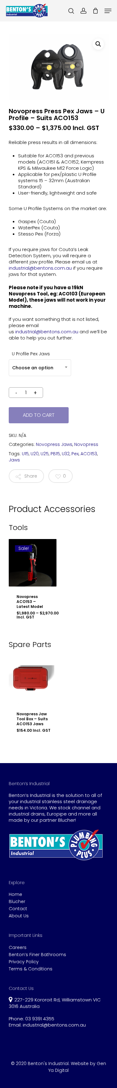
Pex (75, 454)
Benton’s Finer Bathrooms (37, 954)
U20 (35, 454)
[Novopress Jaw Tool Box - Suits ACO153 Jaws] (33, 680)
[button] (98, 44)
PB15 (55, 454)
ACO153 (88, 454)
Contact (18, 908)
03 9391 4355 (39, 1018)
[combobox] (40, 367)
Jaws (14, 460)
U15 (25, 454)
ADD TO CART (39, 415)
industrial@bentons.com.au (40, 268)
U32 (66, 454)
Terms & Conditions (30, 969)
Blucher (17, 901)
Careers (18, 947)
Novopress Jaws (54, 444)
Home (15, 894)
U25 (45, 454)
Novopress (86, 444)
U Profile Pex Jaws (31, 354)
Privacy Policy (24, 962)
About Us (19, 916)
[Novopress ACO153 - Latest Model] (33, 563)
